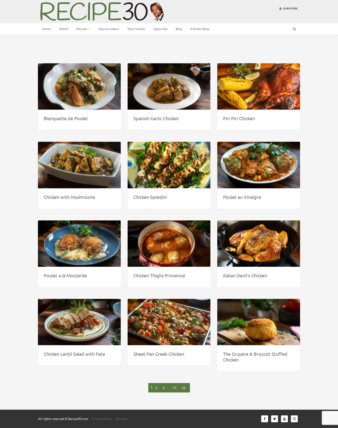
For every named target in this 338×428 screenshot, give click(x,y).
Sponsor (121, 419)
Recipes (82, 29)
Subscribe (290, 8)
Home (46, 29)
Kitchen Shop (199, 29)
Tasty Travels (136, 29)
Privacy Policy (102, 419)
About (63, 29)
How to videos (108, 29)
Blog (179, 29)
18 (183, 388)
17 (174, 388)
